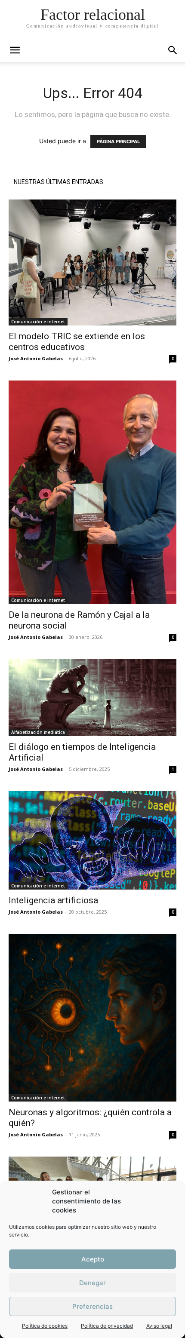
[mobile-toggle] (14, 50)
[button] (173, 50)
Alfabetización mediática (38, 732)
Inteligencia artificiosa (53, 900)
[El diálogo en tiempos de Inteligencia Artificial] (92, 698)
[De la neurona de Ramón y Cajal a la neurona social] (92, 492)
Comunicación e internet (38, 322)
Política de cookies (45, 1326)
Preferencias (92, 1306)
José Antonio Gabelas (36, 358)
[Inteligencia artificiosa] (92, 840)
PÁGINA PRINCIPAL (118, 141)
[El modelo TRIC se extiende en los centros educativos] (92, 262)
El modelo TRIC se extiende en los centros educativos (77, 341)
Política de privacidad (107, 1326)
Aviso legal (159, 1326)
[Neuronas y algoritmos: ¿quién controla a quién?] (92, 1018)
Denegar (92, 1283)
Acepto (92, 1259)
